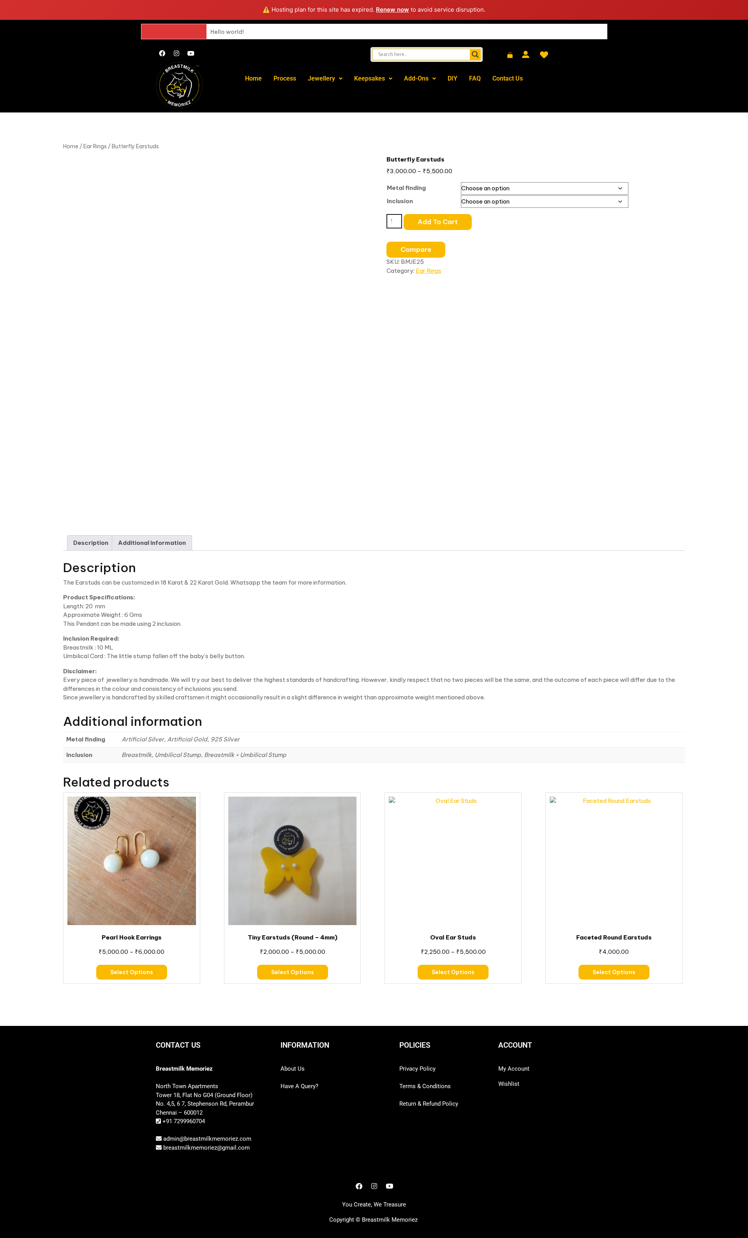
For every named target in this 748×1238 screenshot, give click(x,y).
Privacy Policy (417, 1068)
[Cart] (510, 55)
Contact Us (507, 78)
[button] (325, 79)
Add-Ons (416, 78)
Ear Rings (95, 146)
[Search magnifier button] (475, 54)
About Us (292, 1068)
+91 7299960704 (183, 1121)
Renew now (392, 9)
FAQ (475, 78)
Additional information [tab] (152, 542)
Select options (131, 972)
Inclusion (400, 201)
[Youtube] (191, 53)
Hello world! (227, 31)
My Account (513, 1068)
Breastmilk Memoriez (390, 1219)
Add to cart (438, 222)
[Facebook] (162, 53)
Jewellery (321, 78)
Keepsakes (369, 78)
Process (284, 78)
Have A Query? (299, 1086)
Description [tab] (90, 542)
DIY (452, 78)
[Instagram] (176, 53)
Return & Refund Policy (428, 1103)
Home (253, 78)
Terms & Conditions (425, 1086)
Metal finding (406, 187)
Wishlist (508, 1083)
